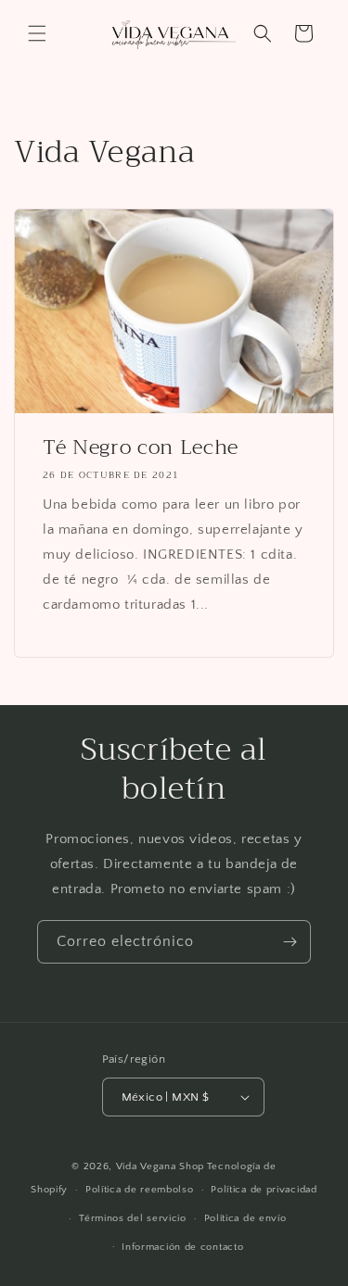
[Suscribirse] (289, 942)
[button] (37, 33)
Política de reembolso (139, 1189)
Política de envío (245, 1218)
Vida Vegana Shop (160, 1166)
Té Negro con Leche (140, 447)
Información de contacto (182, 1247)
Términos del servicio (133, 1218)
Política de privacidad (263, 1189)
